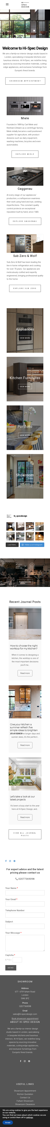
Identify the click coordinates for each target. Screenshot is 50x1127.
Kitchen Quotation (25, 1094)
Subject (9, 921)
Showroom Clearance (25, 1104)
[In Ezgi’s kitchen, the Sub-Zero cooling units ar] (30, 526)
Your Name (11, 888)
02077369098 (25, 1006)
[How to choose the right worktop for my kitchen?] (25, 623)
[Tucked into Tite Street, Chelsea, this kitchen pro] (10, 526)
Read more (25, 673)
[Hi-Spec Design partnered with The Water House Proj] (39, 536)
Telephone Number (15, 910)
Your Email (11, 899)
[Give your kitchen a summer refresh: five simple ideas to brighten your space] (25, 701)
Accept (7, 1122)
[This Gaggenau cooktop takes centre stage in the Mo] (20, 536)
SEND (11, 968)
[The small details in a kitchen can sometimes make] (20, 526)
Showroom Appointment (25, 1091)
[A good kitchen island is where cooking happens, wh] (10, 536)
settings (29, 1117)
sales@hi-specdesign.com (25, 1014)
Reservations (25, 582)
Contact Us (25, 1097)
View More (25, 338)
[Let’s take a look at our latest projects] (25, 773)
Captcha (10, 955)
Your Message (13, 933)
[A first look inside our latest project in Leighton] (30, 536)
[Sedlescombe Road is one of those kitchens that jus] (39, 526)
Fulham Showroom (25, 1101)
